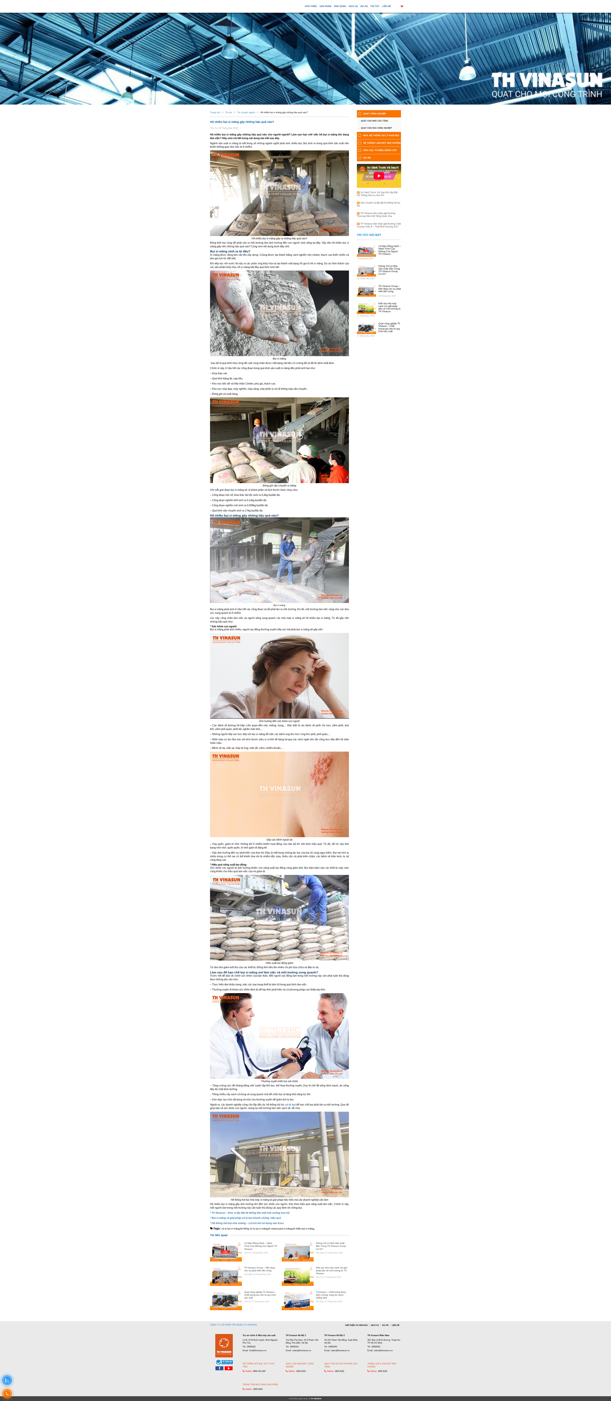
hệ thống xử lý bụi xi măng (253, 1228)
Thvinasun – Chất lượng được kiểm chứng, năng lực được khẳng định (331, 1295)
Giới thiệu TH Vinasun (356, 1325)
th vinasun (273, 1228)
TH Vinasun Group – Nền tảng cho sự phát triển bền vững (389, 289)
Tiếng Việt (408, 6)
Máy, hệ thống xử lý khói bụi (381, 135)
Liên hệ (386, 6)
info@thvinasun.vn (257, 1350)
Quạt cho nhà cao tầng (374, 121)
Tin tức (374, 6)
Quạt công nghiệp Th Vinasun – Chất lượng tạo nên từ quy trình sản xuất (260, 1295)
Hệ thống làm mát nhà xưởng (382, 143)
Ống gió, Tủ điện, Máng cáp (380, 150)
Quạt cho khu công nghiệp (376, 128)
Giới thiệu (311, 6)
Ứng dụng (340, 6)
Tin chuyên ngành (246, 112)
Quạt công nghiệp (374, 113)
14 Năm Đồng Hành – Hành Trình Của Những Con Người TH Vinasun (260, 1246)
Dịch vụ (353, 6)
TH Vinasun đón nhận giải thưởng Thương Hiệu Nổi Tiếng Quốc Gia (376, 214)
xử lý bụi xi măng (230, 1228)
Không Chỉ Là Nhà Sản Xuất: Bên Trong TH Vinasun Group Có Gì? (331, 1246)
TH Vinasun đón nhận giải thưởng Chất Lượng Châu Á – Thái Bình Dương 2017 (379, 225)
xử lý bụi (290, 1104)
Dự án (364, 6)
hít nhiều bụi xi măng (303, 1228)
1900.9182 (301, 1371)
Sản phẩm (325, 6)
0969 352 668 (259, 1371)
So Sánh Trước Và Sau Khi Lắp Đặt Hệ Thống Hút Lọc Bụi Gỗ (377, 194)
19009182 (251, 1346)
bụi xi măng (286, 1228)
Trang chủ (215, 112)
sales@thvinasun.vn (301, 1350)
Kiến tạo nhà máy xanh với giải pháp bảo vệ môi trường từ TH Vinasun (331, 1270)
